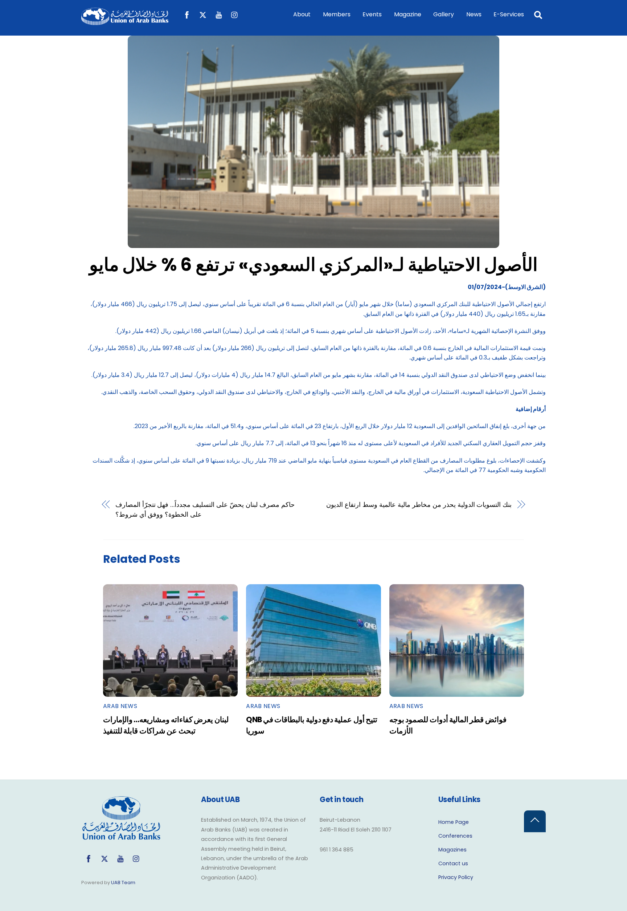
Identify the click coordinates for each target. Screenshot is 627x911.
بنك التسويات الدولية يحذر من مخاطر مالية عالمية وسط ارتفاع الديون (419, 504)
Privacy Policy (455, 877)
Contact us (453, 863)
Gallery (443, 14)
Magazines (452, 849)
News (473, 14)
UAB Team (123, 882)
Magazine (407, 14)
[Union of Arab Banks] (124, 22)
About (302, 14)
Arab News (120, 706)
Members (337, 14)
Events (372, 14)
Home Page (453, 822)
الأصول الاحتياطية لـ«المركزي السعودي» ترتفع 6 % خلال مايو (313, 264)
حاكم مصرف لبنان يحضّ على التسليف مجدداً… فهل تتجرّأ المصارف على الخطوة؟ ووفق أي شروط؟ (205, 509)
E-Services (508, 14)
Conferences (455, 835)
